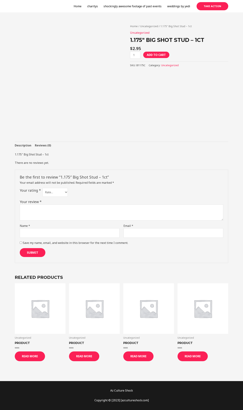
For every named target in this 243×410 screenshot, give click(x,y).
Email (128, 226)
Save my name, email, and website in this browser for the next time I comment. (75, 243)
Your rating (30, 190)
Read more (30, 356)
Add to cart (156, 55)
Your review (31, 201)
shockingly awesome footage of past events (133, 6)
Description (23, 145)
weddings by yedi (178, 6)
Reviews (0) (43, 145)
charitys (92, 6)
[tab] (23, 145)
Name (25, 226)
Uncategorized (149, 26)
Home (77, 6)
